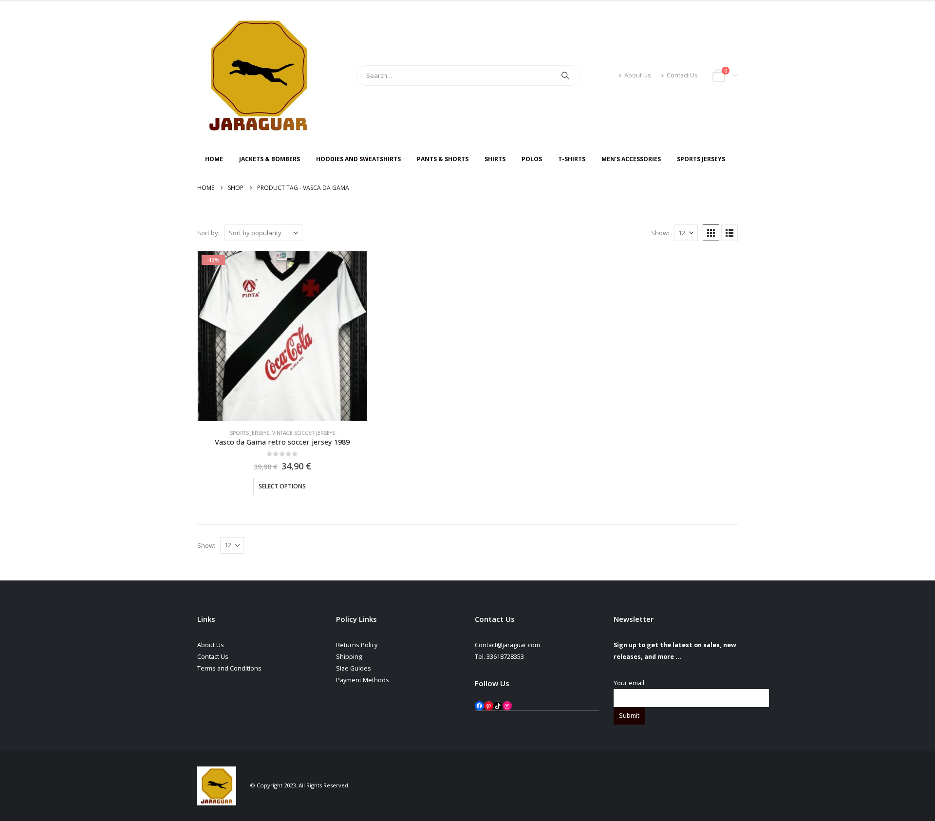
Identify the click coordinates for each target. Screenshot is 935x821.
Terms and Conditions (229, 668)
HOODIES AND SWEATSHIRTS (358, 159)
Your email (629, 683)
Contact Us (682, 75)
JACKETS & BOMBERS (269, 159)
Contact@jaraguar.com (507, 645)
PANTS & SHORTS (442, 159)
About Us (637, 75)
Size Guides (353, 668)
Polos (532, 159)
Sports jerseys (249, 432)
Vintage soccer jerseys (303, 432)
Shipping (349, 657)
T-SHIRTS (571, 159)
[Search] (565, 75)
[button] (711, 232)
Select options (282, 486)
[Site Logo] (258, 75)
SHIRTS (495, 159)
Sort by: (208, 232)
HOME (214, 159)
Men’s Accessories (631, 159)
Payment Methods (362, 680)
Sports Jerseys (701, 159)
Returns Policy (356, 645)
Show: (660, 232)
